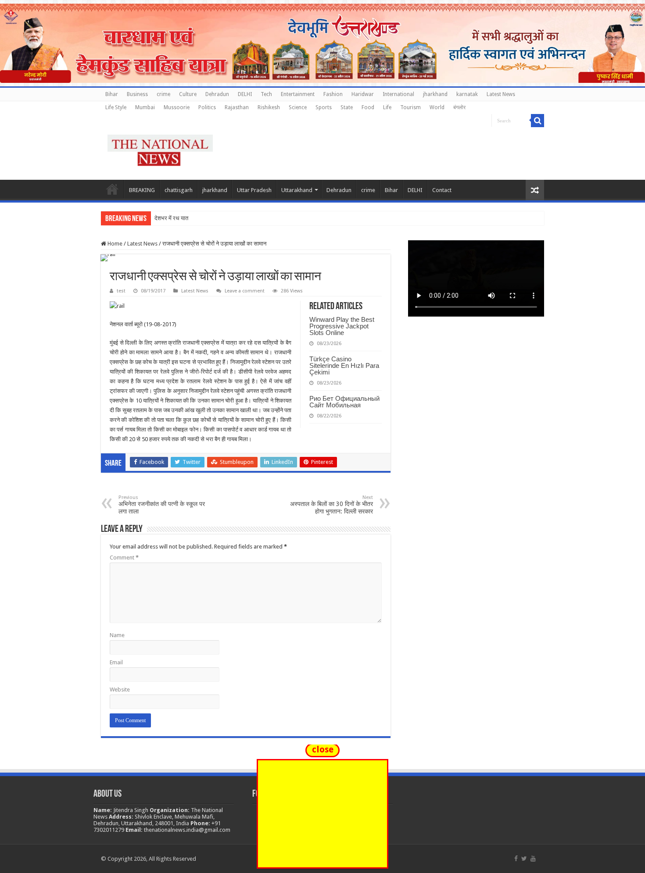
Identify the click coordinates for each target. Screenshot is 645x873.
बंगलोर (459, 107)
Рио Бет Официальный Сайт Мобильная (344, 402)
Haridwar (362, 94)
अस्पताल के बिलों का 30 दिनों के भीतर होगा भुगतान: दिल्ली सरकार (331, 505)
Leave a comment (245, 291)
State (346, 107)
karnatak (467, 94)
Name (117, 635)
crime (163, 94)
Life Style (115, 107)
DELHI (245, 94)
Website (120, 689)
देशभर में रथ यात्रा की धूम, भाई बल (189, 218)
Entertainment (298, 94)
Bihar (111, 94)
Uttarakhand (296, 190)
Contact (442, 190)
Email (116, 662)
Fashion (333, 94)
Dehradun (217, 94)
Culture (188, 94)
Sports (323, 107)
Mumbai (145, 107)
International (398, 94)
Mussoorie (177, 107)
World (437, 107)
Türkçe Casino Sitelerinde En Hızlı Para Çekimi (344, 365)
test (121, 291)
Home (112, 189)
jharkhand (435, 94)
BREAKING (142, 190)
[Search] (537, 120)
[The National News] (160, 148)
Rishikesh (269, 107)
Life (387, 107)
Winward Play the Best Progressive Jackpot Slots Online (341, 326)
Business (137, 94)
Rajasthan (237, 107)
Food (368, 107)
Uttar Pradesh (254, 190)
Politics (207, 107)
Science (298, 107)
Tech (266, 94)
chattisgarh (179, 190)
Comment (124, 557)
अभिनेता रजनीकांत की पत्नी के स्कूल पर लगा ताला (161, 505)
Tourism (410, 107)
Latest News (501, 94)
